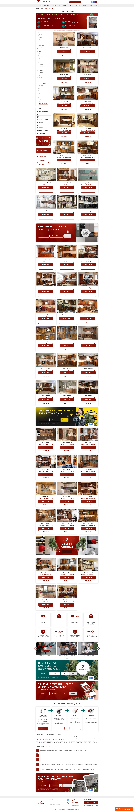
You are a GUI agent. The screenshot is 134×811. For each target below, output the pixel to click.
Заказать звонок (75, 2)
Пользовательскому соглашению (55, 239)
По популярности (62, 30)
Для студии (41, 72)
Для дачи (41, 75)
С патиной (41, 56)
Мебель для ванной (43, 130)
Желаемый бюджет (56, 235)
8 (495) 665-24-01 (85, 0)
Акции (84, 5)
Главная (40, 5)
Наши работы (41, 133)
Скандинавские (42, 47)
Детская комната (42, 125)
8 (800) (88, 799)
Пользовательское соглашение (73, 809)
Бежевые (41, 34)
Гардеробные (41, 116)
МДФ (40, 53)
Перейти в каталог (91, 728)
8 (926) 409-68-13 (85, 3)
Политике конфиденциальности (44, 239)
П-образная (41, 64)
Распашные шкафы (43, 111)
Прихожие (40, 122)
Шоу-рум (71, 5)
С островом (41, 85)
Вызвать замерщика (58, 728)
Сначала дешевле (69, 30)
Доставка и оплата (63, 5)
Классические (41, 45)
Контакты (96, 5)
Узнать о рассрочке (75, 728)
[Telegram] (92, 2)
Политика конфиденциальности (61, 809)
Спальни (40, 127)
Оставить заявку (43, 728)
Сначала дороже (77, 30)
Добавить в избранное (76, 805)
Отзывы (90, 5)
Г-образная (41, 66)
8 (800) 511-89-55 (85, 2)
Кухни (42, 8)
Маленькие (41, 91)
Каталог (54, 5)
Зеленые (40, 37)
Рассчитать (64, 51)
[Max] (94, 2)
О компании (46, 5)
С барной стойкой (42, 83)
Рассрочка (78, 5)
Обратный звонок (91, 802)
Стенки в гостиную (43, 119)
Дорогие (40, 99)
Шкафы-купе (41, 114)
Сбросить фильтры (43, 103)
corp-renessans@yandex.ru (91, 805)
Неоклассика (41, 43)
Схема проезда (75, 802)
